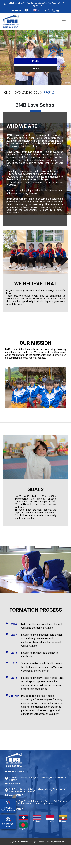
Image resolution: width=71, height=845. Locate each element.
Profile (35, 61)
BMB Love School (27, 92)
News (36, 68)
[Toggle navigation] (63, 21)
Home (6, 92)
